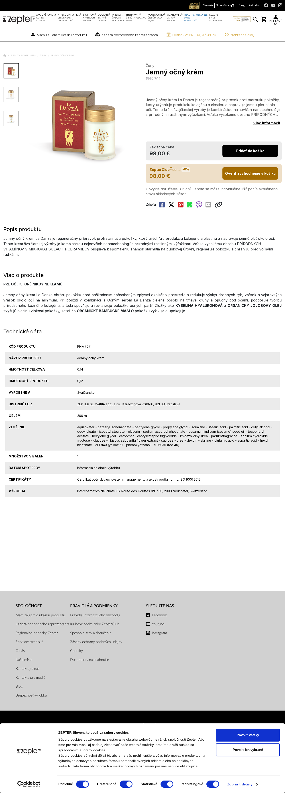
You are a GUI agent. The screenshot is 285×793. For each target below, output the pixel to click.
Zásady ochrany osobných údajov (96, 642)
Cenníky (76, 651)
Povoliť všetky (248, 735)
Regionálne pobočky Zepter (37, 633)
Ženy (43, 55)
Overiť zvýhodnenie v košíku (250, 173)
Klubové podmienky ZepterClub (94, 624)
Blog (19, 686)
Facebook (159, 615)
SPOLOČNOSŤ (29, 606)
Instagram (159, 633)
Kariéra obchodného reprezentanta (42, 624)
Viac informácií (266, 123)
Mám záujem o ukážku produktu (40, 615)
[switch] (126, 784)
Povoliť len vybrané (248, 750)
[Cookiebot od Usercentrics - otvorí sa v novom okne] (28, 784)
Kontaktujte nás (27, 668)
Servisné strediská (29, 642)
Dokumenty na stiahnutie (89, 660)
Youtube (158, 624)
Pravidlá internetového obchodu (95, 615)
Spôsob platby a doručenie (90, 633)
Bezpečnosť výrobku (31, 695)
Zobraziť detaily (239, 784)
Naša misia (24, 660)
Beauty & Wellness (23, 55)
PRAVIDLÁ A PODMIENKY (94, 606)
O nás (20, 651)
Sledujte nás (160, 606)
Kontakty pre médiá (30, 677)
